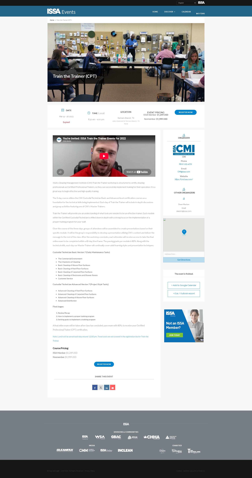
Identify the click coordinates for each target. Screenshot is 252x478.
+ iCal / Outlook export (184, 293)
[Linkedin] (106, 387)
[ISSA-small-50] (201, 2)
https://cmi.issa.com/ (184, 179)
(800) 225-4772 (185, 164)
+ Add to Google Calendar (184, 285)
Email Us (201, 471)
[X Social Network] (100, 387)
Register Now (186, 112)
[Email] (112, 387)
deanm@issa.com (183, 211)
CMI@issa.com (184, 172)
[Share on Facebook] (95, 387)
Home (52, 20)
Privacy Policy (90, 471)
